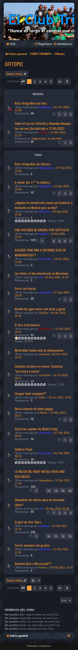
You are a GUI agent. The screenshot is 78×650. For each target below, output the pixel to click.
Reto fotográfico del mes (31, 103)
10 (48, 536)
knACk (43, 132)
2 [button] (34, 81)
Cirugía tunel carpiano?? (30, 393)
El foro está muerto (27, 324)
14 (55, 491)
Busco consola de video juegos (34, 408)
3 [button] (40, 81)
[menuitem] (10, 44)
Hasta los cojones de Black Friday (36, 428)
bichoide (44, 549)
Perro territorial (25, 288)
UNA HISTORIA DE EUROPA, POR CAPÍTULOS (42, 229)
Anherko (44, 211)
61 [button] (59, 81)
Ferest (43, 567)
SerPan (43, 312)
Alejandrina (45, 480)
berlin (42, 397)
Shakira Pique (23, 449)
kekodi (43, 233)
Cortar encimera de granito (32, 545)
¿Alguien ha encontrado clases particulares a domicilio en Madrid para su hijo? (43, 205)
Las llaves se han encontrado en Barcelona (41, 273)
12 (62, 536)
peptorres (45, 107)
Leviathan (45, 375)
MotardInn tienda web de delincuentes (39, 350)
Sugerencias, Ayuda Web (46, 138)
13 (48, 491)
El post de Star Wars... (29, 521)
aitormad (44, 354)
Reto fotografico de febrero (32, 163)
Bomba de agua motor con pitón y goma (40, 308)
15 (62, 491)
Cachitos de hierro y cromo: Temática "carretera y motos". (39, 369)
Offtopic (14, 64)
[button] (23, 81)
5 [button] (51, 81)
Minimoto (45, 259)
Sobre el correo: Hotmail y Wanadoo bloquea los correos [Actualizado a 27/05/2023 (43, 126)
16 (69, 491)
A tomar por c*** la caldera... (33, 182)
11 (55, 536)
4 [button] (45, 81)
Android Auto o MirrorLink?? (33, 563)
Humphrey (45, 328)
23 (40, 277)
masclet (44, 526)
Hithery (43, 412)
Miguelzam (46, 167)
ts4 (41, 508)
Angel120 (45, 186)
